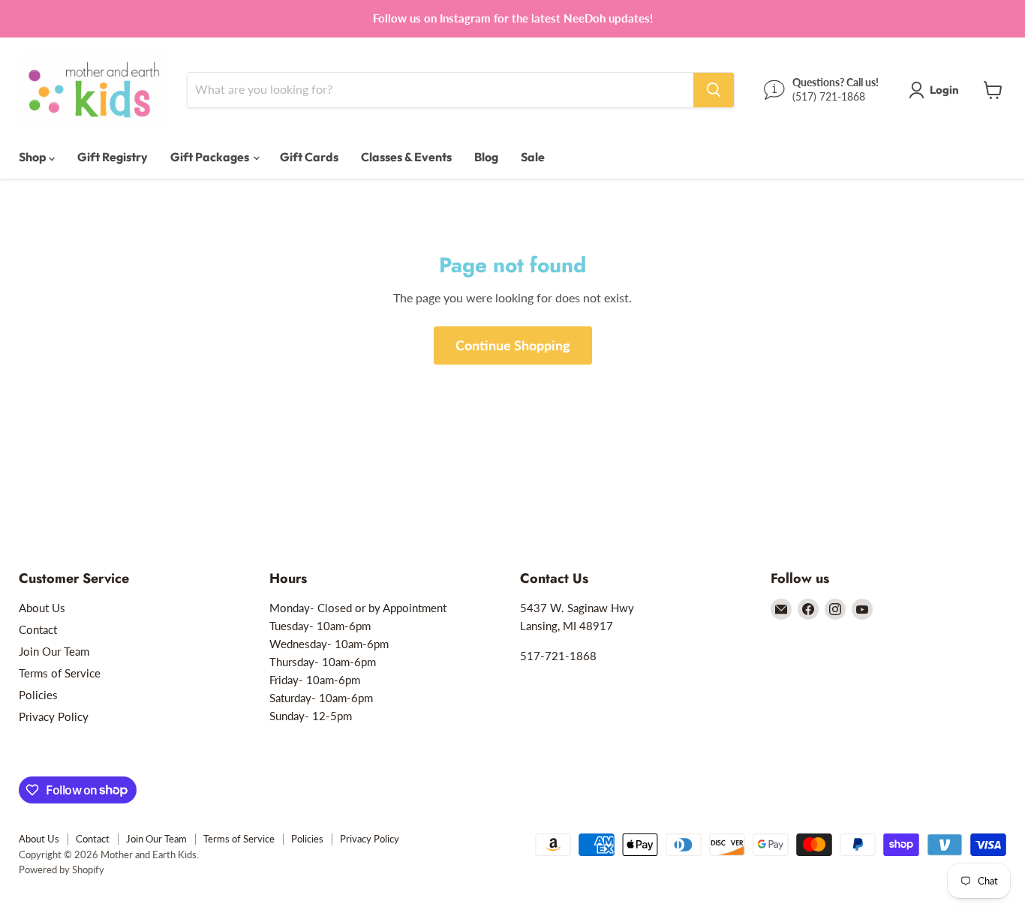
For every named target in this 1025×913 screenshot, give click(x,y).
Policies (38, 694)
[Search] (713, 90)
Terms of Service (60, 673)
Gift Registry (112, 156)
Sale (533, 156)
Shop (34, 156)
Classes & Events (406, 156)
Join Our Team (54, 651)
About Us (42, 607)
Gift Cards (309, 156)
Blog (486, 156)
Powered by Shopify (61, 869)
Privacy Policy (54, 716)
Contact (38, 629)
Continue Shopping (512, 345)
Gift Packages (210, 156)
